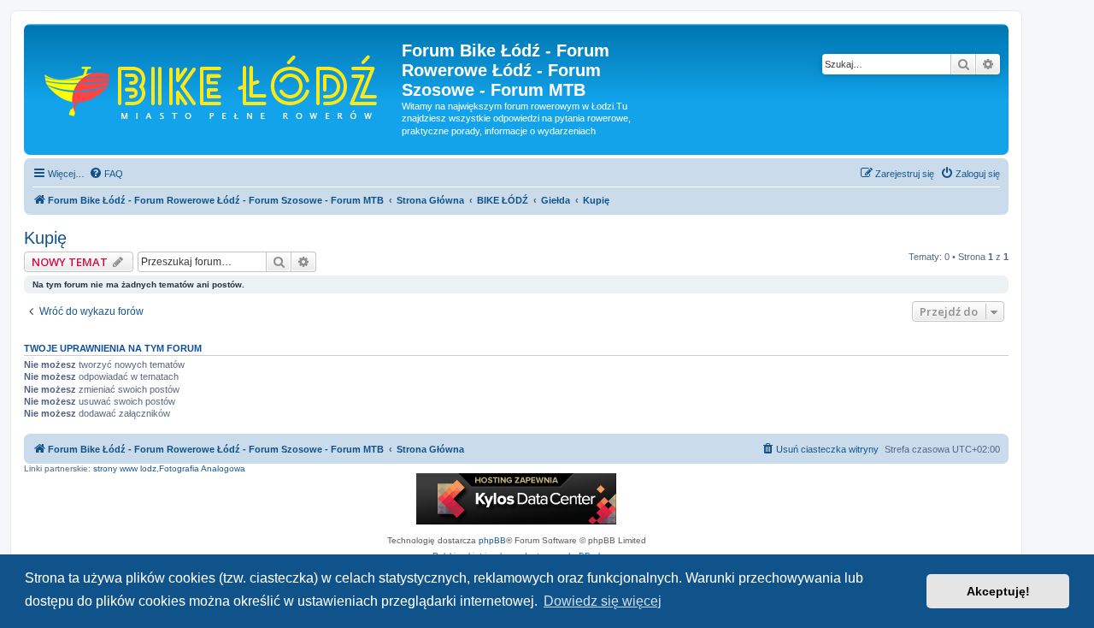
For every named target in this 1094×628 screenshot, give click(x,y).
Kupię (45, 237)
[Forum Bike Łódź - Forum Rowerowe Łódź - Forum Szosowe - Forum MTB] (215, 85)
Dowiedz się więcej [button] (603, 601)
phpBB (492, 540)
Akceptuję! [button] (998, 591)
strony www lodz (124, 468)
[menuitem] (106, 173)
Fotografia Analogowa (202, 468)
